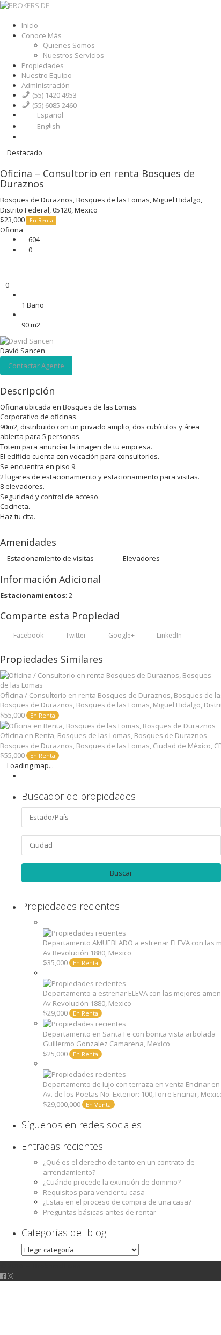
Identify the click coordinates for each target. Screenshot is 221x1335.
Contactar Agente (36, 365)
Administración (45, 85)
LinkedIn (168, 635)
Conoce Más (41, 35)
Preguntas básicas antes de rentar (99, 1212)
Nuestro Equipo (46, 75)
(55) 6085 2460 (54, 105)
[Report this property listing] (2, 265)
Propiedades (42, 65)
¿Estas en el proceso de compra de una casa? (117, 1202)
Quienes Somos (69, 45)
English (48, 126)
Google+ (121, 635)
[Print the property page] (2, 275)
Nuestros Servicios (73, 55)
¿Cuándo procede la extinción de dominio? (112, 1182)
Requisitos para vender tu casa (94, 1192)
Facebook (27, 635)
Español (50, 115)
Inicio (29, 25)
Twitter (75, 635)
